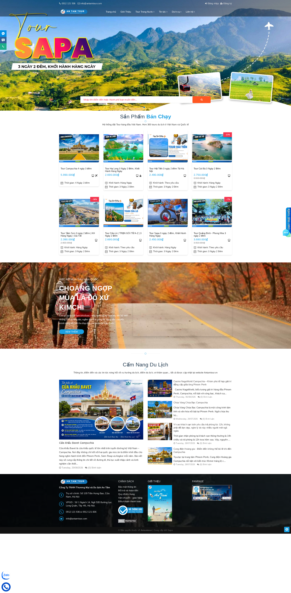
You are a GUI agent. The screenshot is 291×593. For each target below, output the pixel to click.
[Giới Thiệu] (168, 503)
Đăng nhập (213, 3)
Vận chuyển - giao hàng (130, 497)
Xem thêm (71, 331)
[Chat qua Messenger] (3, 40)
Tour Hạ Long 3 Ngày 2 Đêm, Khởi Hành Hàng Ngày (122, 169)
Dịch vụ (176, 11)
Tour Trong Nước (144, 11)
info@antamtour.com (91, 3)
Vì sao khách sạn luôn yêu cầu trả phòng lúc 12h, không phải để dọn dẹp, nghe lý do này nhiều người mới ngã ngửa (202, 427)
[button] (144, 107)
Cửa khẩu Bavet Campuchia (76, 442)
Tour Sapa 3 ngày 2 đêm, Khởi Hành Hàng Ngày (167, 234)
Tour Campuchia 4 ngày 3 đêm (76, 168)
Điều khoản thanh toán (129, 501)
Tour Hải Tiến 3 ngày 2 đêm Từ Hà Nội (166, 169)
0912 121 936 (68, 3)
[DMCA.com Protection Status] (127, 520)
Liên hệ (190, 11)
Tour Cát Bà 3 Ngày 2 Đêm (207, 168)
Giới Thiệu (125, 11)
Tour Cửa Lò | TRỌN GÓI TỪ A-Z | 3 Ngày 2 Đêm (123, 234)
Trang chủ (111, 11)
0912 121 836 (89, 512)
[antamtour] (145, 55)
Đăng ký (227, 3)
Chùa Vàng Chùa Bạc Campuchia (191, 402)
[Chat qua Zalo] (3, 33)
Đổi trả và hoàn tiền (128, 490)
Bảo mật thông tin (127, 487)
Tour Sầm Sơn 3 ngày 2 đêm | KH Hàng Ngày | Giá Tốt (78, 234)
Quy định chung (126, 494)
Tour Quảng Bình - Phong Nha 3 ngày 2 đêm (210, 234)
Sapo (170, 530)
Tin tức (163, 11)
